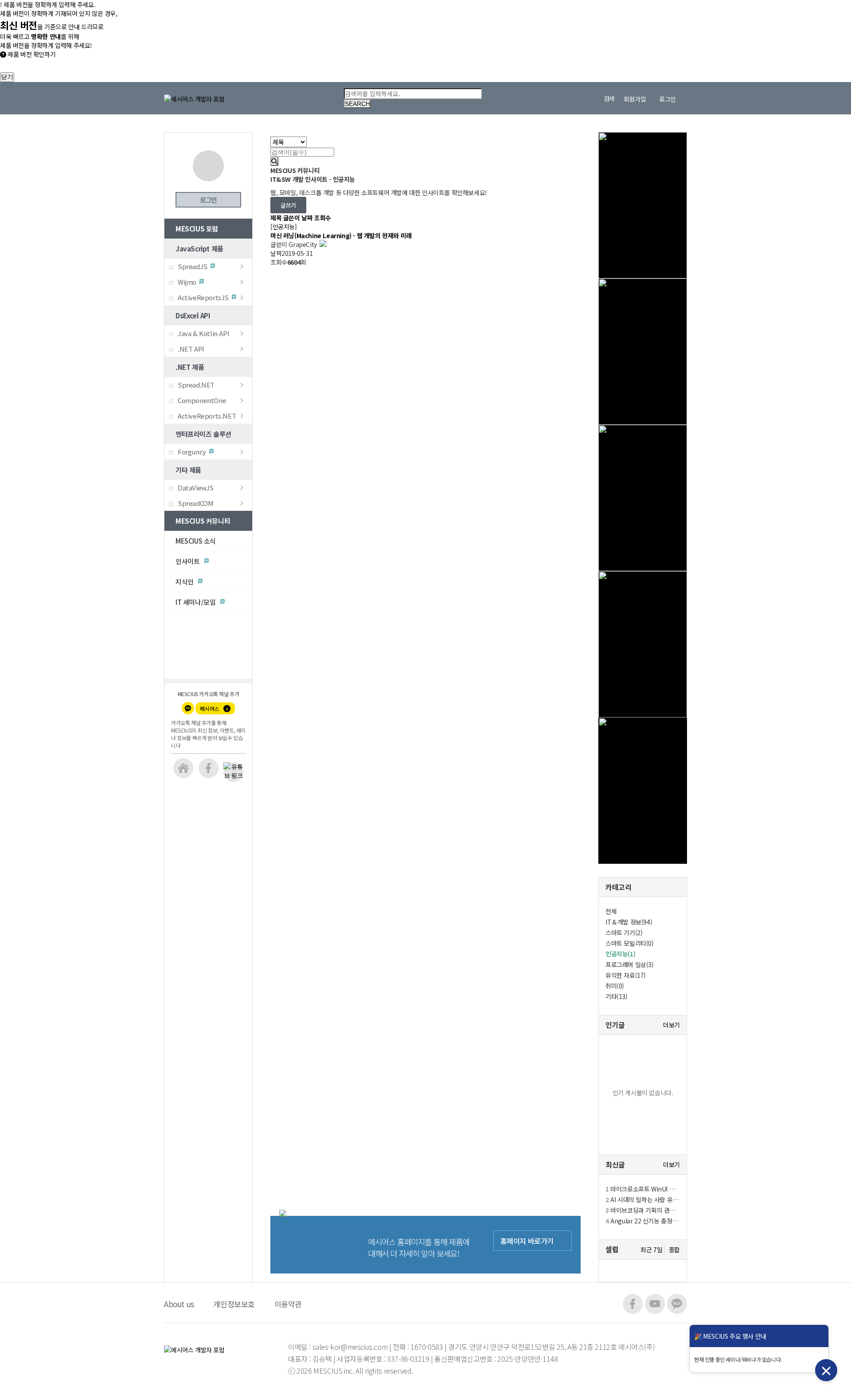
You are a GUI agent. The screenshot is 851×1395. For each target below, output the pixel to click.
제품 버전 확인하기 (30, 54)
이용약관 (288, 1303)
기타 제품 (188, 469)
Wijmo (187, 281)
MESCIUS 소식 (196, 540)
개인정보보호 (234, 1303)
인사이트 (188, 561)
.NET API (191, 348)
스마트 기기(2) (623, 932)
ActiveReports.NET (207, 415)
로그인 (208, 199)
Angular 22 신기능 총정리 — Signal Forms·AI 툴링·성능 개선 (642, 1220)
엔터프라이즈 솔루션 (203, 434)
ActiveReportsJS (203, 297)
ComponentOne (202, 400)
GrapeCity (294, 244)
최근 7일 (651, 1249)
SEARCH (357, 103)
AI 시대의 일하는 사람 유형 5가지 (642, 1199)
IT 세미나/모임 (196, 602)
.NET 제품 (190, 367)
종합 (674, 1249)
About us (179, 1303)
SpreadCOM (195, 503)
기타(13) (616, 996)
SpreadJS (192, 266)
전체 (611, 911)
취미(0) (614, 985)
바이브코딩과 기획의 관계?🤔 (642, 1210)
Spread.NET (196, 384)
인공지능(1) (620, 953)
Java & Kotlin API (203, 333)
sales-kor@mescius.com (350, 1346)
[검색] (274, 161)
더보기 (671, 1025)
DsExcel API (193, 315)
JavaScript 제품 (199, 248)
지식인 (185, 581)
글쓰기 (288, 205)
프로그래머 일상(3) (629, 964)
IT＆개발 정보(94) (628, 921)
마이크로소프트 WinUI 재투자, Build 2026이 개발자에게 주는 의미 (642, 1188)
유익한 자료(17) (625, 975)
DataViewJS (196, 487)
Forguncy (192, 451)
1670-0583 (426, 1346)
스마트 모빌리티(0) (629, 943)
